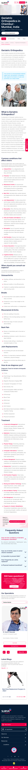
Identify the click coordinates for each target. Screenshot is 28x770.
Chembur (7, 42)
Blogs (24, 38)
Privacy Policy (7, 759)
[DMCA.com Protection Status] (14, 763)
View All (21, 652)
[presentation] (4, 652)
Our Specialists (11, 38)
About (3, 38)
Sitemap (22, 759)
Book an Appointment (10, 33)
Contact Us (14, 586)
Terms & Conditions (15, 759)
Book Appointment (14, 646)
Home (2, 42)
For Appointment (8, 729)
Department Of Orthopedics (20, 42)
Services (12, 42)
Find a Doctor (8, 724)
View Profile (15, 642)
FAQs (19, 38)
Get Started (22, 2)
